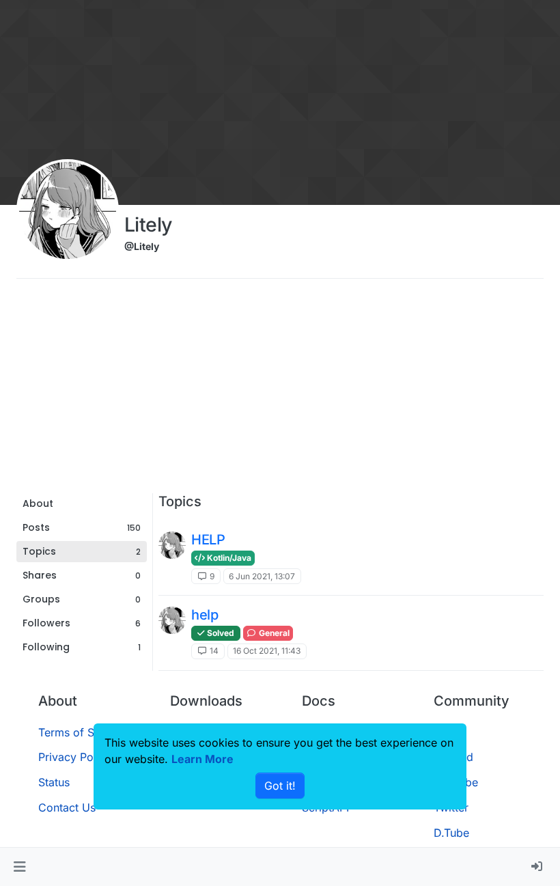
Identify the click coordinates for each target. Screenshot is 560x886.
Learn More (202, 759)
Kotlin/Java (228, 558)
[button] (19, 867)
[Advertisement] (280, 390)
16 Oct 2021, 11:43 (266, 651)
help (204, 615)
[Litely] (172, 545)
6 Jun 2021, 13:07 (262, 576)
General (273, 633)
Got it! (280, 785)
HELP (208, 539)
